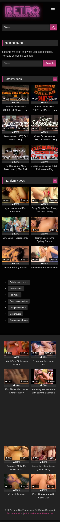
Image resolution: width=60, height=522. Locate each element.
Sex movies (15, 314)
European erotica (18, 307)
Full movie (15, 295)
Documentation (14, 513)
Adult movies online (19, 282)
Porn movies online (19, 301)
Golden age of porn (19, 320)
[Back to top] (50, 512)
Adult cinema (16, 288)
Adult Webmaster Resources (38, 513)
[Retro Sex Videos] (25, 12)
